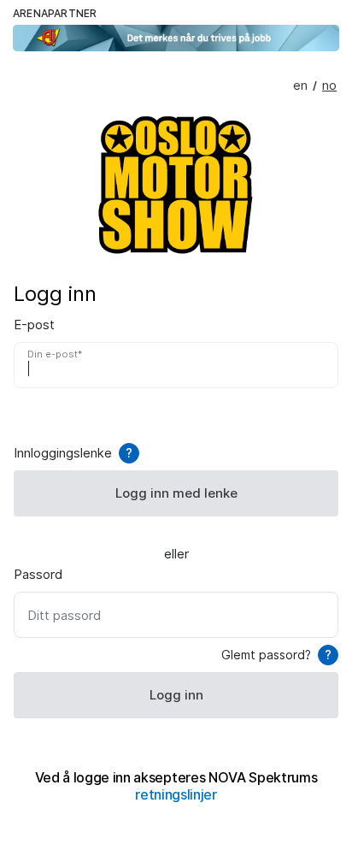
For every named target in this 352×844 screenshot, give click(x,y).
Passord (38, 574)
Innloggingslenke (73, 453)
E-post (34, 325)
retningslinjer (176, 795)
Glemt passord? (276, 655)
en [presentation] (300, 85)
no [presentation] (329, 85)
